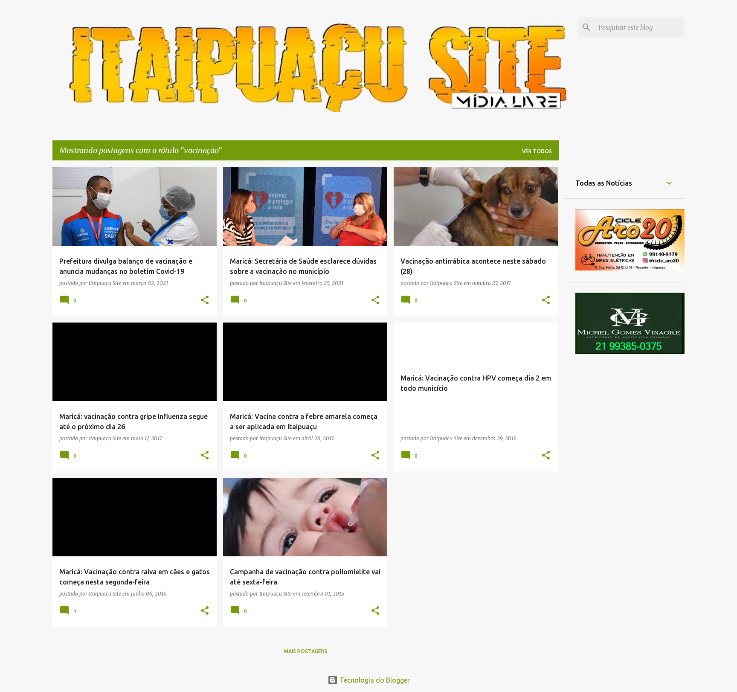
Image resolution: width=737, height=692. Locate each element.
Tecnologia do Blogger (374, 680)
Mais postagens (306, 651)
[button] (205, 300)
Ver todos (537, 151)
